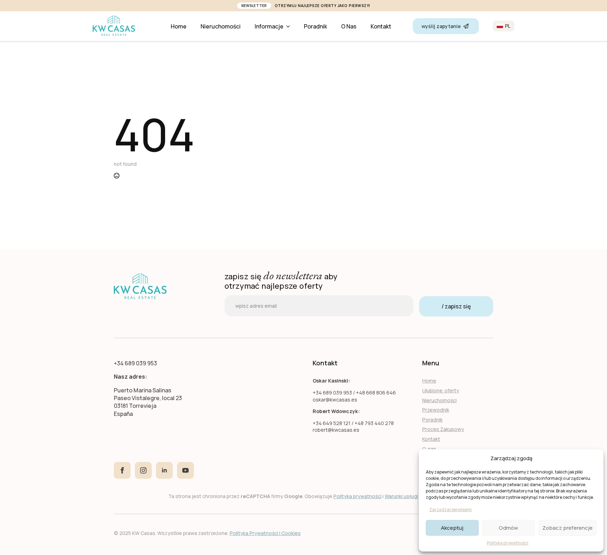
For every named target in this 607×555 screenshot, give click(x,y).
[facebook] (122, 470)
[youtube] (185, 470)
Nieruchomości (221, 26)
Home (179, 26)
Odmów (508, 527)
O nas (349, 26)
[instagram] (143, 470)
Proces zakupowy (443, 429)
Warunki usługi (401, 496)
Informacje (269, 26)
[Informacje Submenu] (290, 26)
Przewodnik (435, 409)
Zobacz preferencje (567, 527)
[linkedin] (164, 470)
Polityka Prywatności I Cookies (265, 533)
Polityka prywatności (507, 543)
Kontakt (381, 26)
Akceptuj (452, 527)
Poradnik (315, 26)
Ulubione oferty (440, 390)
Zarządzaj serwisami (450, 509)
